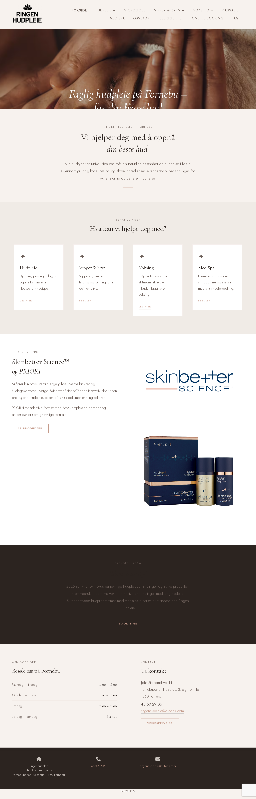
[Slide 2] (130, 104)
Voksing (203, 11)
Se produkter (30, 428)
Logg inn (128, 791)
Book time (128, 623)
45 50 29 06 (151, 704)
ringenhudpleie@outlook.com (162, 711)
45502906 (98, 766)
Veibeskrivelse (160, 723)
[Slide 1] (126, 104)
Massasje (230, 10)
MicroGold (135, 10)
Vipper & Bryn (169, 11)
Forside (79, 10)
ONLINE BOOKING (208, 18)
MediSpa (117, 18)
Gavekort (142, 18)
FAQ (235, 18)
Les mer (26, 300)
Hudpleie (105, 11)
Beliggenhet (172, 18)
